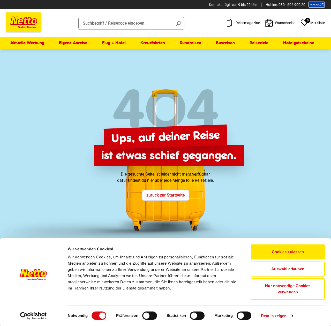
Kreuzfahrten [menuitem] (152, 43)
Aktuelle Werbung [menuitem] (27, 43)
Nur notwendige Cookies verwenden (287, 289)
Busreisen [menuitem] (225, 43)
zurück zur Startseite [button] (165, 195)
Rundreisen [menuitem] (190, 43)
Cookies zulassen (288, 252)
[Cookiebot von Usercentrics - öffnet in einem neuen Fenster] (33, 316)
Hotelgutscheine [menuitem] (298, 43)
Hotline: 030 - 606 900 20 (285, 5)
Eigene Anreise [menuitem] (73, 43)
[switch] (149, 315)
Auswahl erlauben (287, 269)
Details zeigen (274, 316)
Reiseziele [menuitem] (259, 43)
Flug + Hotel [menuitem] (114, 43)
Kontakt (215, 5)
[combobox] (131, 23)
